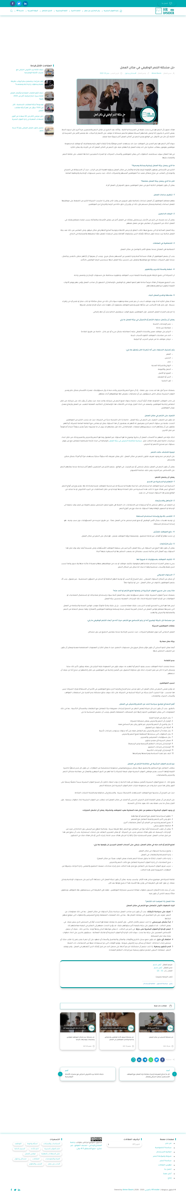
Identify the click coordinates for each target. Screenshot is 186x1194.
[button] (162, 1059)
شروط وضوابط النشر (162, 1156)
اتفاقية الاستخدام (164, 1152)
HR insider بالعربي (152, 1190)
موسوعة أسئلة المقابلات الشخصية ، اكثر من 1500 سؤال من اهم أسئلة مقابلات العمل (28, 108)
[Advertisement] (100, 39)
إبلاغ (170, 984)
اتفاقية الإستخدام (149, 984)
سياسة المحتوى (162, 984)
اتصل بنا (167, 1169)
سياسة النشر (165, 1161)
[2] (158, 971)
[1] (161, 971)
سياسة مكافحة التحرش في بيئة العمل (125, 441)
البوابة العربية (33, 11)
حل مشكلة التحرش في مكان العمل (161, 1037)
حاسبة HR (20, 11)
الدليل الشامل (47, 11)
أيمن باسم (157, 965)
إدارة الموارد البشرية (111, 11)
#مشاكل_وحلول (130, 73)
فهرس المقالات (164, 1165)
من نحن (168, 1143)
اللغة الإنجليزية (61, 11)
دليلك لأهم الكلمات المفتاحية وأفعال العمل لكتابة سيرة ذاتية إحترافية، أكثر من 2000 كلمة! (26, 96)
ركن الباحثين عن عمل (92, 11)
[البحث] (11, 11)
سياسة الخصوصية (163, 1148)
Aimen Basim (128, 1190)
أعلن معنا (167, 1174)
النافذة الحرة (75, 11)
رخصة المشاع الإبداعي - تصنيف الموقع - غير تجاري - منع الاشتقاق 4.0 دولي (86, 1146)
